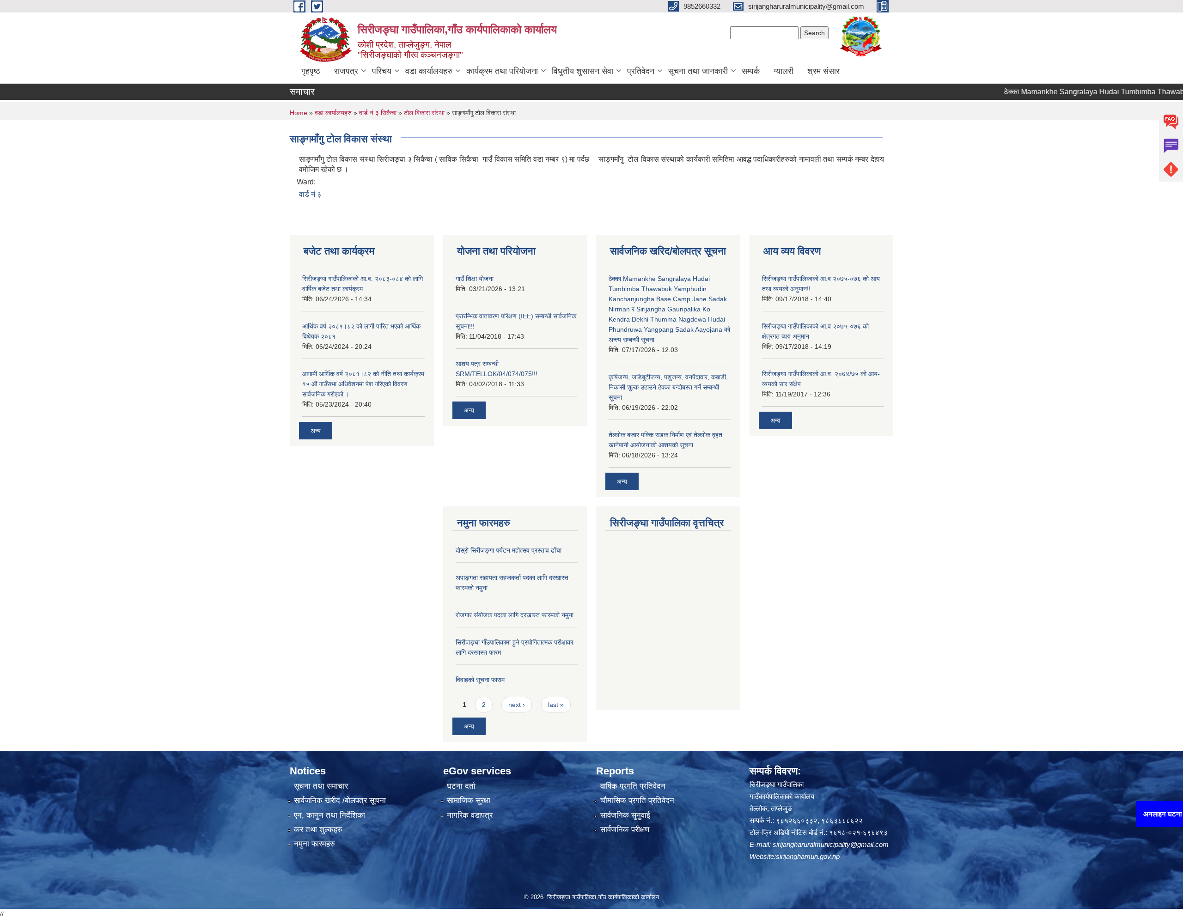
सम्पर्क (751, 71)
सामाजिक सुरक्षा (468, 800)
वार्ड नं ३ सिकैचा (377, 112)
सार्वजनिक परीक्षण (624, 829)
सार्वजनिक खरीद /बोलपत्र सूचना (340, 800)
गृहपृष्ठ (310, 71)
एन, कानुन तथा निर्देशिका (329, 815)
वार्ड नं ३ (310, 194)
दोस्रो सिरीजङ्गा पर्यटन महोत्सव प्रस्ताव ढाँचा (508, 550)
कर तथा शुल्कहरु (318, 829)
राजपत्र (346, 71)
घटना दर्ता (461, 786)
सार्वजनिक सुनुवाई (625, 815)
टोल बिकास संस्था (424, 112)
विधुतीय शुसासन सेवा (582, 71)
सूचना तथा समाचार (321, 786)
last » (556, 704)
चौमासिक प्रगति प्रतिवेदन (637, 800)
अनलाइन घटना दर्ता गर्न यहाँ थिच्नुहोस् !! (1126, 814)
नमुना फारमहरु (314, 844)
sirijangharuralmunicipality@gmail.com (831, 844)
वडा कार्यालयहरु (428, 71)
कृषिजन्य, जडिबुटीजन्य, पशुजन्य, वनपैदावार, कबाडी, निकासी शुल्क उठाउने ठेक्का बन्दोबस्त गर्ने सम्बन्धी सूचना (668, 387)
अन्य (316, 430)
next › (516, 704)
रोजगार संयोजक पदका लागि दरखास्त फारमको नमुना (514, 615)
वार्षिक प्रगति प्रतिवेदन (632, 786)
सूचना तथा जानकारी (698, 71)
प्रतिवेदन (640, 71)
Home (298, 112)
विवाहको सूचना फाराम (480, 679)
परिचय (381, 71)
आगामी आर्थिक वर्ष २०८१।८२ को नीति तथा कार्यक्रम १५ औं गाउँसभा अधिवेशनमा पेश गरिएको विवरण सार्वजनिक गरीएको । (363, 384)
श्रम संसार (823, 71)
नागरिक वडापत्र (470, 815)
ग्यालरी (783, 71)
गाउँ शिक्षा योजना (475, 278)
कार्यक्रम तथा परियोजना (502, 71)
